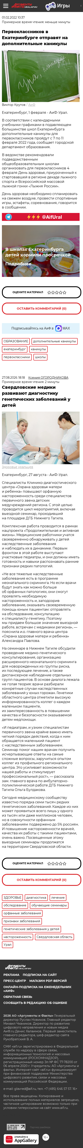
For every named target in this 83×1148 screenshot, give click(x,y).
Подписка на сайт (40, 975)
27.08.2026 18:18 (13, 378)
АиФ (31, 105)
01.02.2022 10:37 (13, 17)
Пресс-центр (14, 981)
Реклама (11, 975)
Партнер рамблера (40, 1127)
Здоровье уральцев (17, 467)
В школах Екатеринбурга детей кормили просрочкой (38, 252)
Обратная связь (17, 997)
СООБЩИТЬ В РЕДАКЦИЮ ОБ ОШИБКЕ (35, 1003)
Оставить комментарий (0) (41, 308)
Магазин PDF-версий (48, 981)
